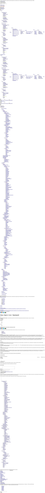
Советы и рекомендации (3, 479)
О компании (1, 472)
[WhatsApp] (4, 312)
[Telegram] (2, 312)
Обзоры (1, 481)
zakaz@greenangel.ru (2, 483)
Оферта (1, 477)
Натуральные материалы (9, 221)
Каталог (4, 164)
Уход (21, 308)
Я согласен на (7, 371)
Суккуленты (18, 310)
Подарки (5, 263)
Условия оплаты (2, 475)
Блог (0, 473)
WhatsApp (4, 303)
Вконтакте (4, 299)
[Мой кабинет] (0, 99)
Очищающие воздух (26, 310)
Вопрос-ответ (2, 480)
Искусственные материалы (9, 229)
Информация (1, 474)
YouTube (3, 488)
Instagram (4, 300)
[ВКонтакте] (0, 312)
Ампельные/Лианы (8, 310)
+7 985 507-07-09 (2, 106)
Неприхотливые (22, 310)
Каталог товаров (6, 112)
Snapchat (4, 304)
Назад (3, 110)
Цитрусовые (13, 310)
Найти (1, 492)
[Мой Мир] (3, 312)
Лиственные (4, 310)
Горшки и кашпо (8, 126)
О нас (3, 282)
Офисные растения (6, 215)
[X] (5, 312)
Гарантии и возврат (2, 476)
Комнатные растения (8, 114)
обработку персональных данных (9, 371)
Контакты (1, 471)
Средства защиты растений (9, 254)
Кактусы (16, 310)
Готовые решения (12, 308)
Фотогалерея (6, 159)
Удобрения (7, 249)
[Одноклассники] (1, 312)
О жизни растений (2, 478)
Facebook (4, 298)
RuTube (3, 302)
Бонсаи (11, 310)
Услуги (5, 259)
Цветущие (1, 310)
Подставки (19, 308)
